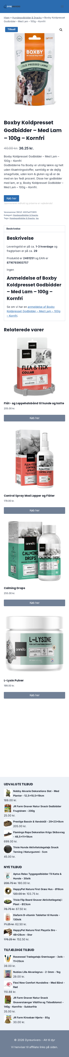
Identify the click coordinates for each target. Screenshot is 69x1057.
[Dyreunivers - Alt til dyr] (12, 6)
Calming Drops (14, 588)
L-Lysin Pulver (14, 680)
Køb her (11, 198)
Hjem (7, 17)
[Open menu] (62, 6)
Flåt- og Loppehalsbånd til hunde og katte (34, 403)
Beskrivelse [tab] (13, 228)
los (37, 218)
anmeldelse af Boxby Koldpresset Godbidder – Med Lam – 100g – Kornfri (33, 311)
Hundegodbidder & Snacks (27, 17)
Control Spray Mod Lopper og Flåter (29, 496)
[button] (61, 30)
